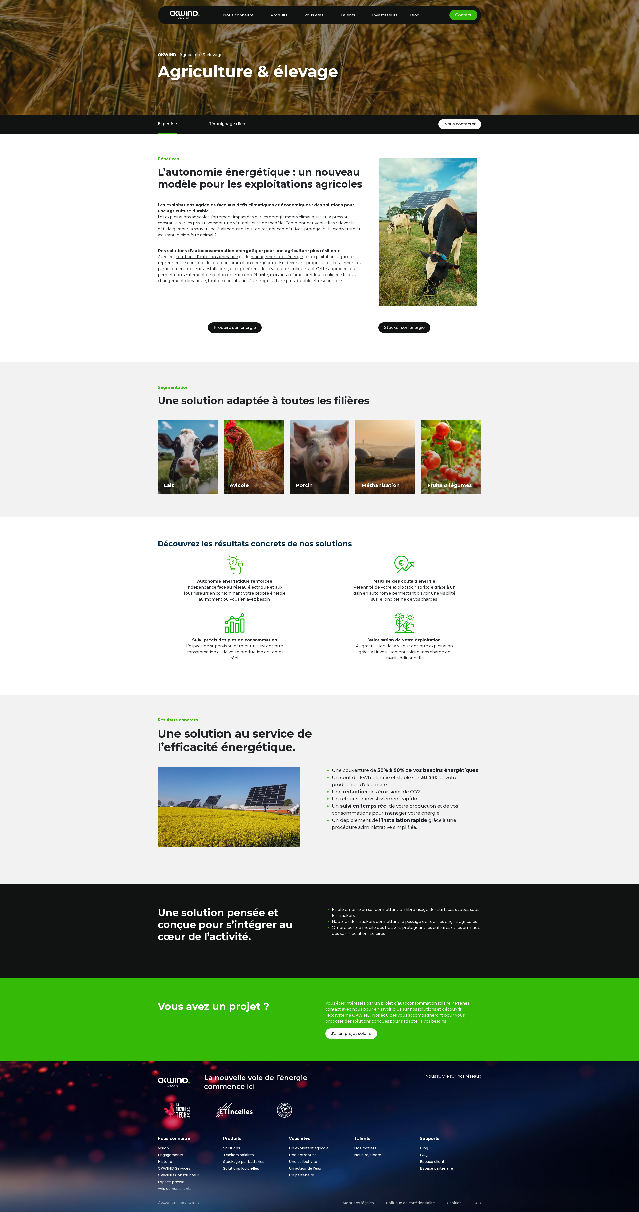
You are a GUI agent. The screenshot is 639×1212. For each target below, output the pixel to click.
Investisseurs (385, 15)
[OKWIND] (185, 15)
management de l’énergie (277, 256)
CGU (477, 1203)
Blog (415, 15)
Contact (463, 15)
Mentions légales (358, 1203)
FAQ (424, 1155)
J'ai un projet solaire (351, 1033)
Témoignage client (228, 123)
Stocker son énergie (404, 327)
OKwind (167, 54)
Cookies (454, 1203)
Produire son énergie (235, 327)
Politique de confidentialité (410, 1203)
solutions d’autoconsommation (207, 256)
